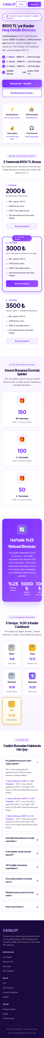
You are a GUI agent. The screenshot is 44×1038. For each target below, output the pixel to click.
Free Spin (7, 966)
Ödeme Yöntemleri (10, 992)
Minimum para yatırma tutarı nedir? (20, 894)
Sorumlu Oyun (8, 1018)
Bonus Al (34, 4)
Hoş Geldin (7, 957)
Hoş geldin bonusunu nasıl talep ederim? (18, 762)
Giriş (21, 4)
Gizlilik (5, 1014)
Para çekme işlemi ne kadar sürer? (19, 880)
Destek (6, 997)
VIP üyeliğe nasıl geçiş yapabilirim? (16, 867)
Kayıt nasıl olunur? (15, 906)
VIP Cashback (8, 971)
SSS (4, 983)
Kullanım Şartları (9, 1009)
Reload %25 (8, 962)
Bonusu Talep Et (22, 226)
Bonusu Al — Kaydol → (22, 83)
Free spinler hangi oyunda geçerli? (18, 853)
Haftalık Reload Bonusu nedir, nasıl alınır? (20, 839)
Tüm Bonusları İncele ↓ (22, 93)
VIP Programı (8, 988)
